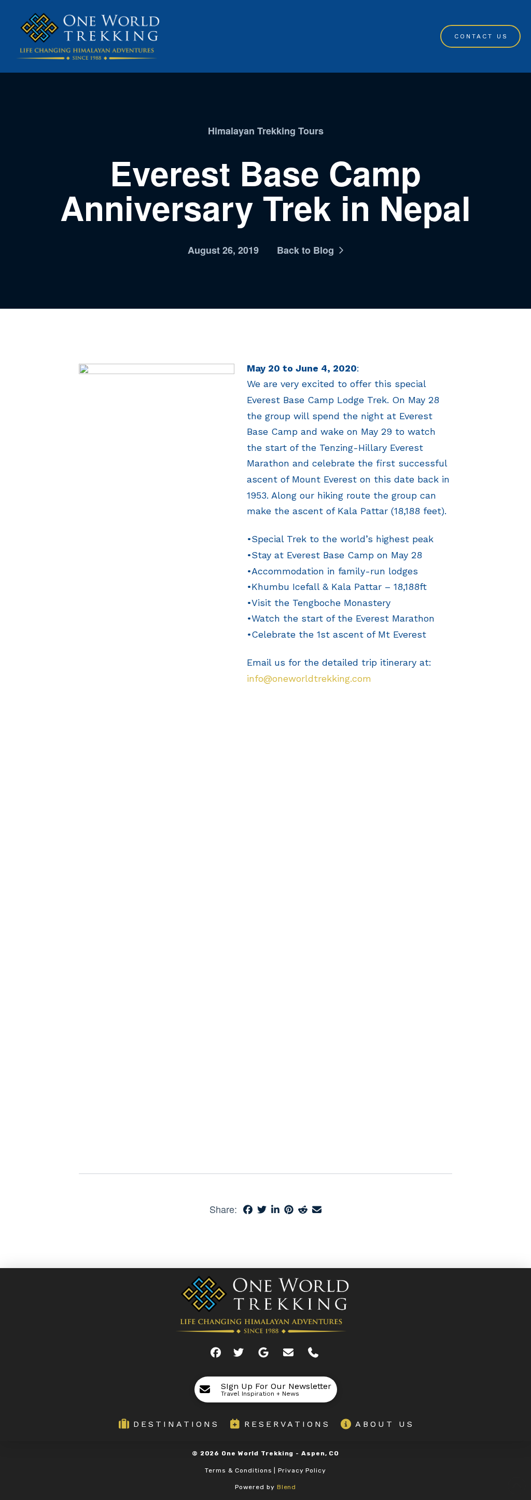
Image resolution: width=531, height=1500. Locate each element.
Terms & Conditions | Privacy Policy (265, 1470)
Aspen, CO (320, 1453)
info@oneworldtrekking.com (309, 678)
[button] (265, 1389)
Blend (287, 1487)
